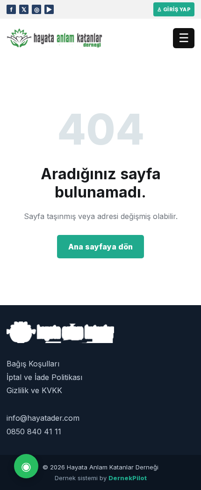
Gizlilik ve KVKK (34, 390)
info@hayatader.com (43, 418)
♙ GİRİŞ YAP (174, 9)
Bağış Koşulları (33, 363)
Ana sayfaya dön (100, 246)
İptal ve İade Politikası (44, 377)
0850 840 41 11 (34, 431)
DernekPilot (127, 478)
